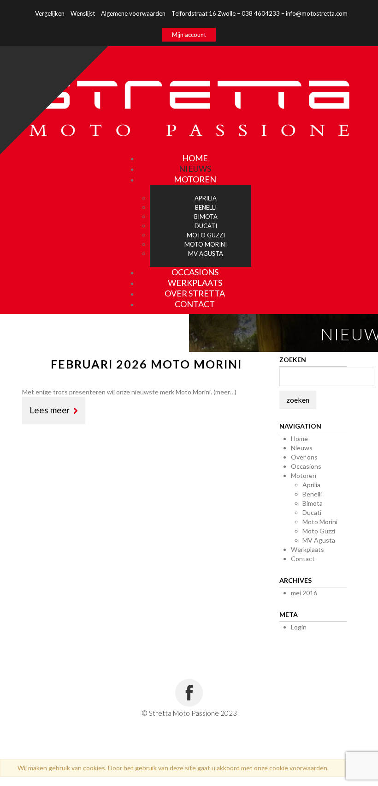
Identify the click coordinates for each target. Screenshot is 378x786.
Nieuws (302, 448)
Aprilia (311, 485)
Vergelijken (50, 13)
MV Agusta (318, 540)
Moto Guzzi (318, 531)
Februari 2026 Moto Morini (146, 364)
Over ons (304, 457)
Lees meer (50, 410)
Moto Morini (319, 522)
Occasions (306, 466)
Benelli (312, 494)
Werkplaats (307, 549)
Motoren (195, 179)
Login (299, 627)
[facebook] (189, 693)
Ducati (311, 512)
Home (299, 438)
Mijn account (189, 34)
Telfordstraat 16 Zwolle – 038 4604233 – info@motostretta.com (259, 13)
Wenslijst (83, 13)
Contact (195, 304)
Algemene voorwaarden (133, 13)
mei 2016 (304, 593)
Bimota (312, 503)
